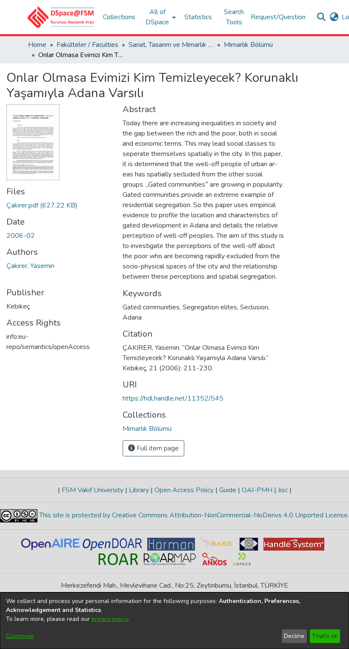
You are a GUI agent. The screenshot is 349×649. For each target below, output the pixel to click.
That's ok (325, 636)
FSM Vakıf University (92, 490)
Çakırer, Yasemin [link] (30, 266)
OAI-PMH (257, 490)
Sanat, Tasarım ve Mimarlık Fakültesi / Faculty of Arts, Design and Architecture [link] (171, 44)
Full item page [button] (157, 448)
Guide (227, 490)
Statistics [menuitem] (198, 17)
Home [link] (37, 44)
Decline (294, 636)
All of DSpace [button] (157, 17)
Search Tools (234, 17)
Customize (20, 636)
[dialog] (174, 620)
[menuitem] (160, 17)
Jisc (282, 490)
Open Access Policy (184, 490)
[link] (41, 205)
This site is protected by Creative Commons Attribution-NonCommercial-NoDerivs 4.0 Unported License (192, 515)
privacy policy (110, 619)
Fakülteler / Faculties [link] (87, 44)
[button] (61, 17)
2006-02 (20, 235)
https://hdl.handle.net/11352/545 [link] (173, 398)
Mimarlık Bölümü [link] (248, 44)
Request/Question (278, 17)
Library (139, 490)
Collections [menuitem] (119, 17)
